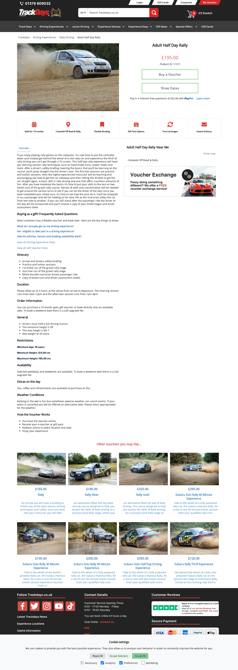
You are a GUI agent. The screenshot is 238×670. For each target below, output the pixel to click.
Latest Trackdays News (32, 616)
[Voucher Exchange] (170, 181)
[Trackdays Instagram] (46, 610)
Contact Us (107, 621)
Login (140, 2)
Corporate (186, 2)
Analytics (110, 663)
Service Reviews (203, 608)
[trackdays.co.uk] (40, 17)
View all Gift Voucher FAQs (32, 248)
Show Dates (170, 88)
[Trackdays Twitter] (34, 610)
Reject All (98, 656)
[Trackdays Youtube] (58, 610)
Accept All (140, 656)
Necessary (91, 663)
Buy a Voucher (170, 74)
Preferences (131, 663)
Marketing (152, 663)
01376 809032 (38, 3)
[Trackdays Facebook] (22, 610)
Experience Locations (30, 623)
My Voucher (209, 2)
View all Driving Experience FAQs (36, 242)
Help (87, 633)
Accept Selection (119, 656)
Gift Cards (163, 2)
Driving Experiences (44, 37)
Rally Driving (66, 37)
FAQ (86, 627)
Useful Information (29, 630)
